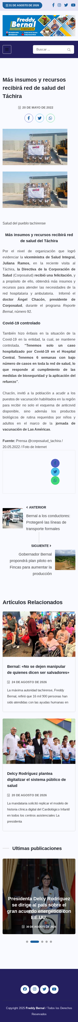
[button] (27, 942)
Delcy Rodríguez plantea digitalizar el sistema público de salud (36, 779)
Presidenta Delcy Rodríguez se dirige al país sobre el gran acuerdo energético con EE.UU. (39, 908)
